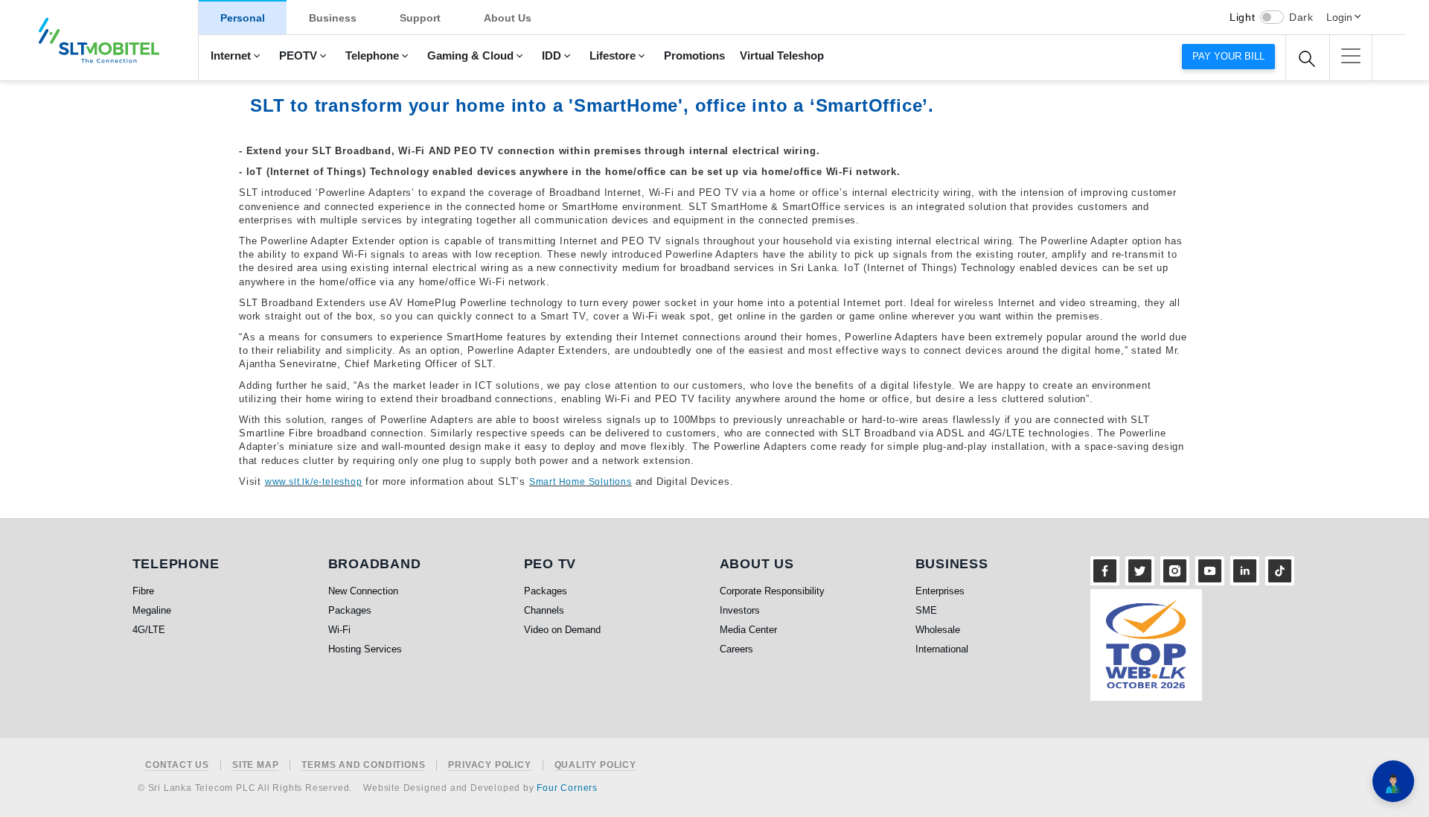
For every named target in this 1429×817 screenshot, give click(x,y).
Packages (349, 610)
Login (1339, 17)
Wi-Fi (339, 629)
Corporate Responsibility (772, 591)
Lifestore (612, 56)
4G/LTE (148, 629)
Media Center (748, 629)
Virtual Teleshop (782, 56)
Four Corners (567, 788)
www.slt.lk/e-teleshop (313, 482)
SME (926, 610)
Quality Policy (595, 765)
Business (333, 18)
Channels (544, 610)
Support (420, 18)
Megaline (151, 610)
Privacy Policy (489, 765)
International (941, 649)
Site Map (255, 765)
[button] (1351, 56)
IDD (551, 56)
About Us (507, 18)
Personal (242, 18)
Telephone (372, 56)
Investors (740, 610)
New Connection (363, 591)
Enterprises (940, 591)
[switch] (1272, 17)
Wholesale (937, 629)
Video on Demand (562, 629)
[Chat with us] (1393, 781)
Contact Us (177, 765)
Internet (231, 56)
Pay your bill (1228, 56)
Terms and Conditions (363, 765)
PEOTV (298, 56)
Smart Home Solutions (580, 482)
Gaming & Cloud (470, 56)
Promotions (694, 56)
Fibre (143, 591)
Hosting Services (365, 649)
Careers (736, 649)
